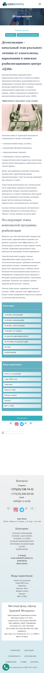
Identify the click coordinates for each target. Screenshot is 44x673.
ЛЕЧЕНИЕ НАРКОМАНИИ (14, 320)
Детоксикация (30, 656)
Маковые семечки (22, 591)
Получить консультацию (28, 35)
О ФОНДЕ (22, 555)
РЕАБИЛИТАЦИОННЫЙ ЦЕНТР (16, 336)
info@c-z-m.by (22, 501)
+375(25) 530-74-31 (22, 489)
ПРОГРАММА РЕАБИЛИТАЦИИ (16, 342)
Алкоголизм (29, 650)
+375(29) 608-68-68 (22, 493)
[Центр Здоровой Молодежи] (14, 4)
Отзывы (23, 662)
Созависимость (14, 656)
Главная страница (22, 30)
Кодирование (11, 662)
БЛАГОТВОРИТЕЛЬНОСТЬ (22, 558)
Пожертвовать (22, 418)
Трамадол (22, 594)
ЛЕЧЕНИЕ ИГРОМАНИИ (13, 315)
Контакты (34, 662)
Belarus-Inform (22, 563)
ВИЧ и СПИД (22, 596)
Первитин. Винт (22, 588)
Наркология (15, 650)
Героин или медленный (22, 580)
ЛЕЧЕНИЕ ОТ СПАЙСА (13, 331)
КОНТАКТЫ (22, 561)
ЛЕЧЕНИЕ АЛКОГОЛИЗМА (14, 326)
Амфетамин (22, 586)
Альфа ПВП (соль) (22, 583)
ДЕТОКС (7, 347)
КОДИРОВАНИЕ (10, 352)
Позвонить (10, 35)
